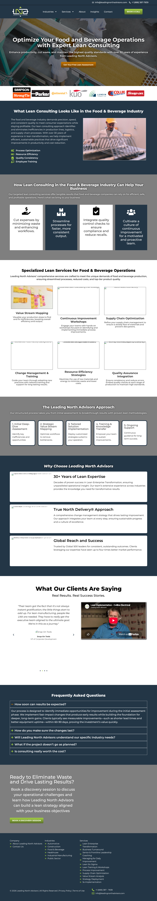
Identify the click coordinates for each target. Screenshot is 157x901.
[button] (13, 635)
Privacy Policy (65, 891)
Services (66, 11)
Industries (48, 11)
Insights (94, 11)
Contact (108, 11)
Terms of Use (79, 891)
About (82, 11)
